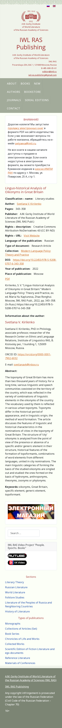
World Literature (15, 592)
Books (25, 83)
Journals (14, 100)
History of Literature (17, 611)
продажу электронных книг (25, 128)
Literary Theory (14, 582)
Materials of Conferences (20, 663)
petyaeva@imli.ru (25, 143)
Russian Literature (16, 587)
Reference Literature (17, 658)
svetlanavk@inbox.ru (26, 364)
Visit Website (32, 235)
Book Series (12, 634)
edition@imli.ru (49, 71)
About (12, 83)
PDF (7, 279)
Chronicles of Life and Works (22, 639)
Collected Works (14, 644)
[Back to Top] (56, 722)
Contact (13, 108)
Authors (13, 92)
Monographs (12, 623)
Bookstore (32, 92)
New (37, 83)
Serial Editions (37, 100)
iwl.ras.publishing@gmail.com (42, 75)
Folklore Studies (14, 597)
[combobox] (24, 533)
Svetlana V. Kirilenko (29, 204)
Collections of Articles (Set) (21, 628)
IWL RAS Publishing (17, 686)
